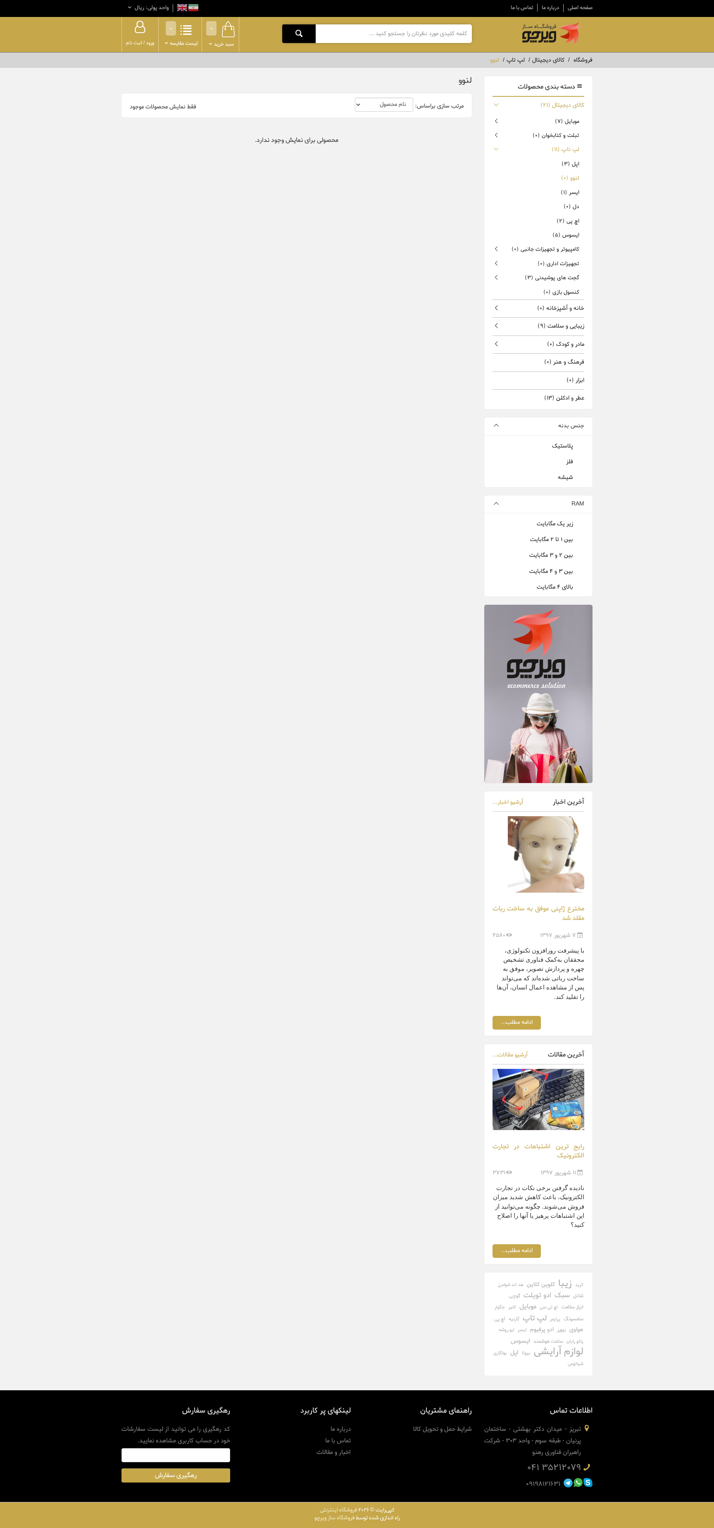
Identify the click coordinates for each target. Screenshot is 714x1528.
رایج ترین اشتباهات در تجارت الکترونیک (539, 1151)
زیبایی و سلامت (561, 326)
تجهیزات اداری (558, 264)
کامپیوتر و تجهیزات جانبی (545, 249)
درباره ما (550, 8)
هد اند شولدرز (511, 1284)
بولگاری (500, 1353)
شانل (578, 1296)
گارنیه (514, 1319)
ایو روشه (506, 1330)
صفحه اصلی (580, 8)
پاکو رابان (574, 1341)
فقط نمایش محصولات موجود (163, 107)
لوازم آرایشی (558, 1352)
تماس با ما (522, 8)
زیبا (565, 1284)
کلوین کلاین (541, 1284)
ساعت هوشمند (548, 1341)
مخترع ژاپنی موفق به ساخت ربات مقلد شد (539, 913)
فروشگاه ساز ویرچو (334, 1518)
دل (571, 207)
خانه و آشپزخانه (560, 308)
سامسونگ (573, 1319)
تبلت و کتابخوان (556, 135)
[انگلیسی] (182, 9)
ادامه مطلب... (517, 1022)
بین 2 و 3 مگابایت (552, 555)
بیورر (561, 1330)
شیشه (566, 477)
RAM (577, 504)
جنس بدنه (571, 426)
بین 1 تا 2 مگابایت (552, 539)
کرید (579, 1284)
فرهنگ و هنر (564, 362)
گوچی (514, 1296)
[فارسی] (192, 9)
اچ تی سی (549, 1307)
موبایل (567, 121)
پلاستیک (563, 446)
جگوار (500, 1307)
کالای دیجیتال (562, 105)
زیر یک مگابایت (556, 524)
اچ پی (568, 221)
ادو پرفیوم (542, 1329)
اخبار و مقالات (334, 1452)
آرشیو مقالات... (510, 1055)
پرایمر (555, 1319)
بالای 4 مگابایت (556, 587)
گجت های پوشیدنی (552, 278)
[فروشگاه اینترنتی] (551, 33)
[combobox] (393, 33)
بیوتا (526, 1353)
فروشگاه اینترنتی (338, 1510)
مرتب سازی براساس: (439, 106)
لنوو (570, 178)
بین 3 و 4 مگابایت (552, 571)
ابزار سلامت (572, 1307)
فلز (570, 461)
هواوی (576, 1329)
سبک (562, 1295)
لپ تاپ (565, 149)
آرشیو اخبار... (508, 802)
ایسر (570, 192)
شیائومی (575, 1363)
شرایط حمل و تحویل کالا (442, 1429)
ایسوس (565, 235)
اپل (570, 164)
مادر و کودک (565, 344)
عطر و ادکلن (564, 398)
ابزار (575, 380)
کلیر (512, 1307)
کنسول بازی (561, 292)
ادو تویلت (537, 1295)
